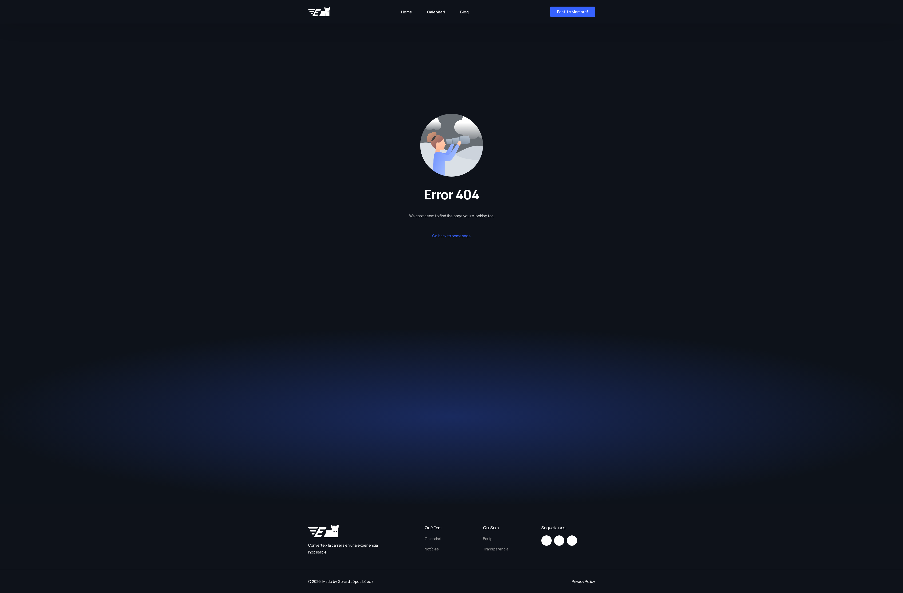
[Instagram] (546, 540)
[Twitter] (559, 540)
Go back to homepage (451, 235)
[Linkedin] (572, 540)
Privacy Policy (583, 581)
